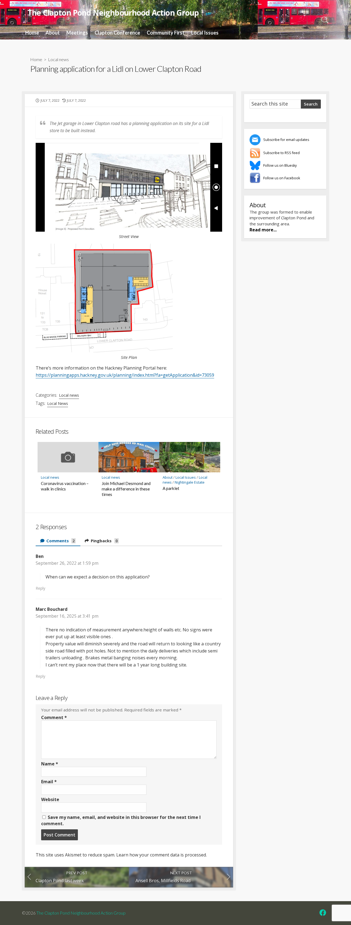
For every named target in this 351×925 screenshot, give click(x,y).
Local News (57, 403)
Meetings (77, 33)
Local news (58, 59)
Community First (166, 33)
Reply (40, 588)
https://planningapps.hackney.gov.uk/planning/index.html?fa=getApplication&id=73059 (125, 375)
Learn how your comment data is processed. (161, 855)
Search (311, 104)
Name (49, 764)
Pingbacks (104, 540)
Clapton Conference (117, 33)
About (53, 33)
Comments (60, 540)
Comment (54, 717)
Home (32, 33)
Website (50, 799)
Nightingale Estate (190, 482)
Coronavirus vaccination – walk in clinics (65, 486)
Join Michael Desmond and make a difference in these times (126, 489)
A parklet (171, 488)
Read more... (263, 230)
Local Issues (205, 33)
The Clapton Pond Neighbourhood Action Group (80, 912)
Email (49, 782)
